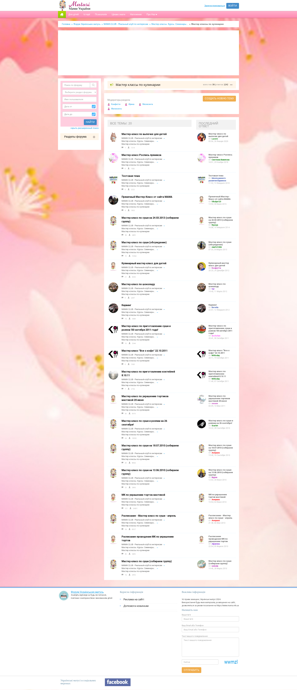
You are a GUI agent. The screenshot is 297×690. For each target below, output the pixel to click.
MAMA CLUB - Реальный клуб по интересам (126, 24)
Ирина (131, 104)
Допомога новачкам (135, 605)
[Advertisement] (148, 53)
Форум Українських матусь (86, 24)
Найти (90, 122)
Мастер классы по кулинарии (135, 144)
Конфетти (115, 104)
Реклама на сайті (133, 599)
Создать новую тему (219, 98)
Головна (66, 24)
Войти (232, 5)
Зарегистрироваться (214, 5)
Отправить (191, 670)
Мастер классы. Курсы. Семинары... (169, 24)
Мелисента (147, 104)
